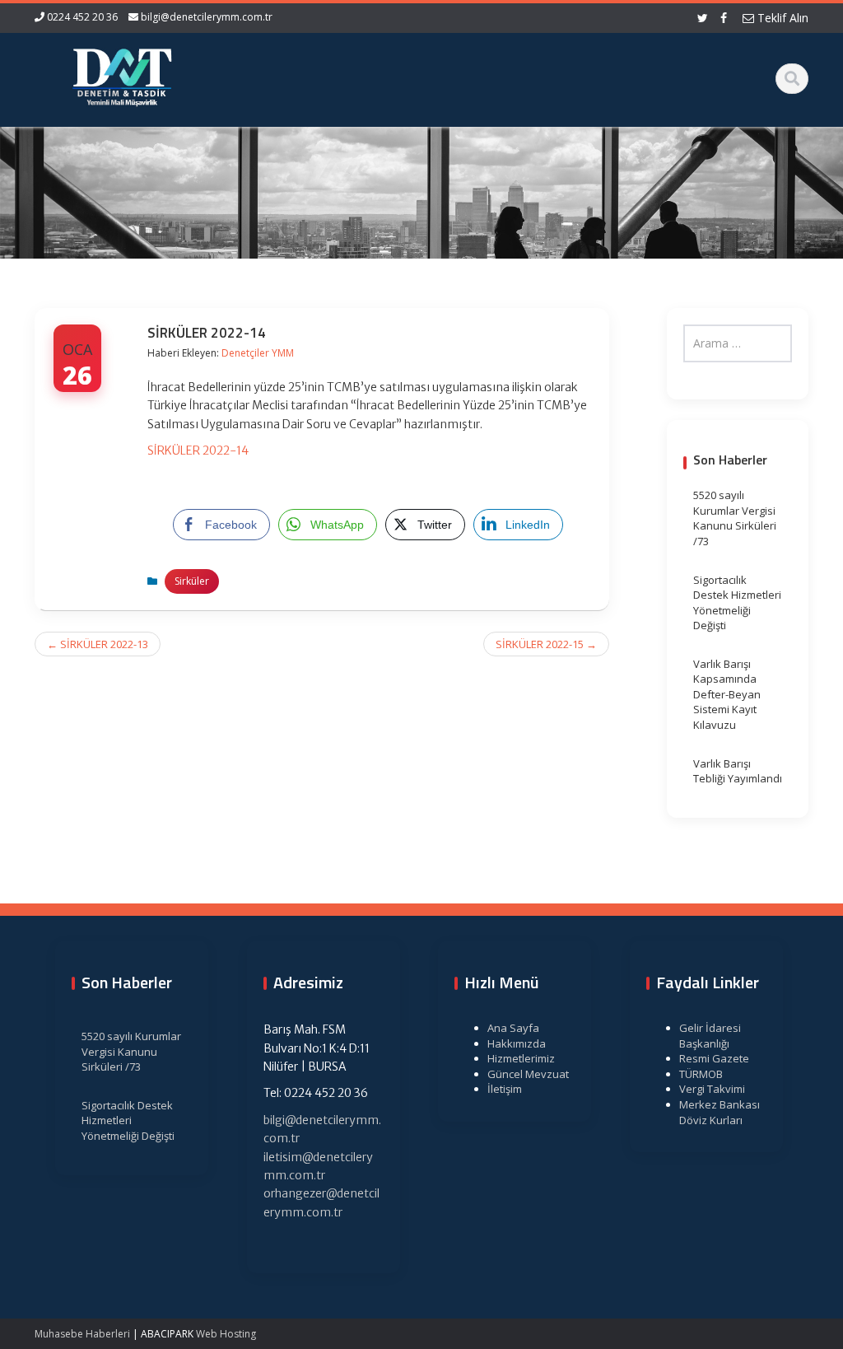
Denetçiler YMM (257, 353)
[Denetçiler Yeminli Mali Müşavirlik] (122, 74)
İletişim (504, 1088)
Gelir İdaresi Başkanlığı (710, 1035)
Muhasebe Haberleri (82, 1334)
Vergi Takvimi (712, 1088)
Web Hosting (226, 1334)
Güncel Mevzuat (528, 1074)
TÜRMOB (701, 1074)
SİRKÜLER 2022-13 (97, 644)
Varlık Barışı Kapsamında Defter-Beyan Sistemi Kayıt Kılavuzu (727, 694)
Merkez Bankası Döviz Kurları (719, 1112)
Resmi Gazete (714, 1058)
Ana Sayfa (513, 1027)
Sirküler (192, 581)
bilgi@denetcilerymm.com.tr (206, 17)
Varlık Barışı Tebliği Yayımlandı (737, 771)
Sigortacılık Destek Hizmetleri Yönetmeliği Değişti (737, 602)
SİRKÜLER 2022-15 (546, 644)
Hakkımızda (516, 1043)
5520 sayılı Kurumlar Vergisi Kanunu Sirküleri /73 (734, 518)
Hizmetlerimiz (521, 1058)
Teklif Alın (781, 18)
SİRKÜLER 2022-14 (198, 450)
